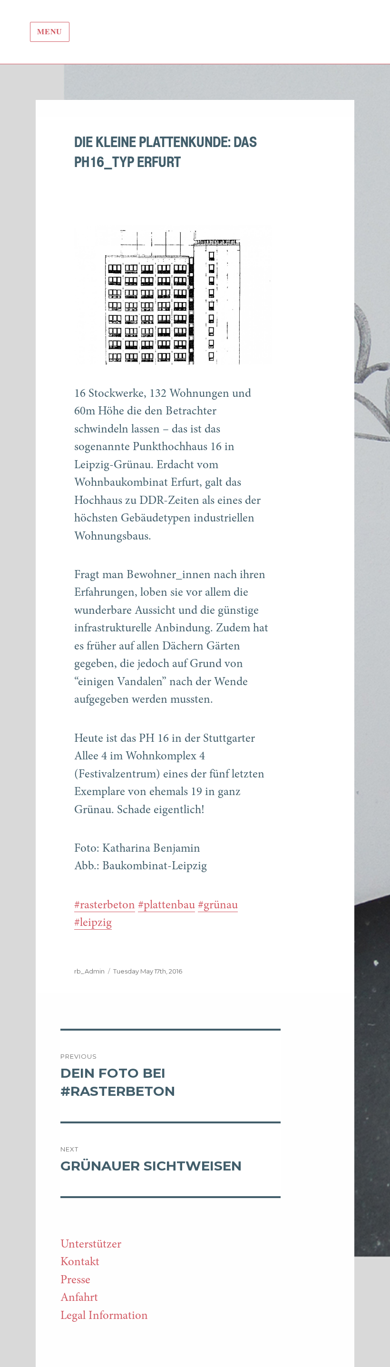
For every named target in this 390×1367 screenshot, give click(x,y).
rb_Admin (89, 971)
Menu (49, 32)
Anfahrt (79, 1298)
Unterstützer (90, 1245)
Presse (75, 1281)
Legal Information (104, 1316)
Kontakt (79, 1263)
